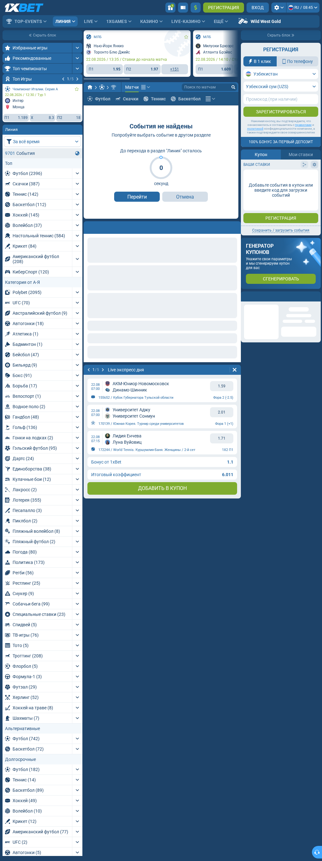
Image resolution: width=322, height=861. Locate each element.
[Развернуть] (77, 48)
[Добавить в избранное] (77, 89)
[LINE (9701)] (90, 87)
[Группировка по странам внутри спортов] (77, 153)
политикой (255, 128)
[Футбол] (102, 87)
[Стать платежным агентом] (183, 8)
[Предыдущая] (63, 79)
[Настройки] (278, 8)
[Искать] (233, 87)
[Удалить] (234, 226)
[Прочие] (145, 87)
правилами (303, 125)
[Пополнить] (196, 8)
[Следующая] (77, 79)
